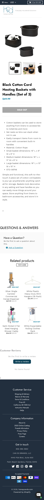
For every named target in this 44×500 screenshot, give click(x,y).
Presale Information (22, 428)
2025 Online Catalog (22, 425)
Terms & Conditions (22, 399)
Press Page (22, 434)
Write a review (22, 361)
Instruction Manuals (22, 407)
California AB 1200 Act (22, 405)
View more (22, 265)
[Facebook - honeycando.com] (17, 466)
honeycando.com (26, 489)
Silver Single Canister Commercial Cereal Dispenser (11, 295)
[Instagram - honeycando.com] (22, 466)
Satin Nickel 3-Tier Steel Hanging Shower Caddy (11, 328)
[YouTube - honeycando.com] (30, 466)
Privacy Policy (22, 431)
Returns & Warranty (22, 396)
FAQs (22, 410)
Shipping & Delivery (22, 394)
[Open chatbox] (38, 494)
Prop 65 (22, 402)
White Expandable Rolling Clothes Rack (32, 328)
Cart (36, 2)
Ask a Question (15, 247)
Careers (22, 436)
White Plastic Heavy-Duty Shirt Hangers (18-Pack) (32, 294)
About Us (22, 423)
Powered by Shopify (22, 492)
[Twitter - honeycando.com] (13, 466)
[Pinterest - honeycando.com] (26, 466)
